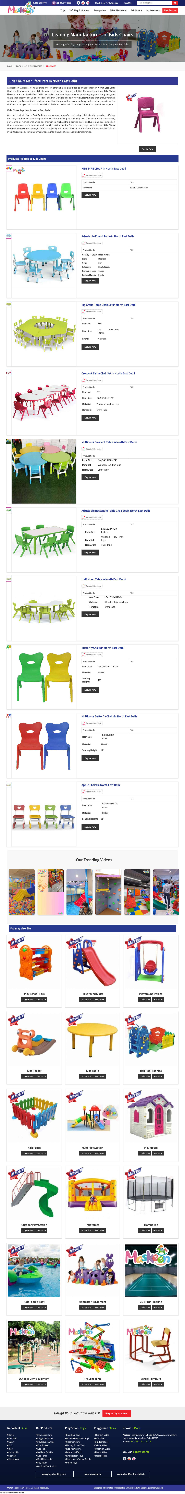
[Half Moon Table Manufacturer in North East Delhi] (43, 608)
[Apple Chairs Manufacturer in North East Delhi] (43, 814)
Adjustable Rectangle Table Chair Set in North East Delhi (116, 510)
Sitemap (12, 1455)
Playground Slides (45, 1438)
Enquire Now (90, 194)
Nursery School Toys (75, 1445)
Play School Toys (44, 1435)
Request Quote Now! (116, 1413)
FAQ (10, 1445)
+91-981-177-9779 (39, 3)
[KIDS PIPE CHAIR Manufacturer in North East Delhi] (44, 197)
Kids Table (42, 1448)
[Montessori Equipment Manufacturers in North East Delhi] (92, 1270)
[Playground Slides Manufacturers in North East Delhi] (92, 962)
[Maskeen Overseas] (21, 9)
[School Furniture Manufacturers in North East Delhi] (151, 1347)
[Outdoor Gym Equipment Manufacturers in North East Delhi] (34, 1347)
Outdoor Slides (102, 1441)
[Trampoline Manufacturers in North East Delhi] (151, 1193)
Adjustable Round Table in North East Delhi (108, 236)
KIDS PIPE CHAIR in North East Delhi (104, 168)
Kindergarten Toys (74, 1455)
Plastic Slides (101, 1452)
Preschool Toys (73, 1435)
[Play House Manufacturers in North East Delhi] (151, 1116)
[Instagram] (22, 892)
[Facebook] (78, 3)
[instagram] (87, 3)
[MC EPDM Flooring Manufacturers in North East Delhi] (151, 1270)
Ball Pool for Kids (45, 1452)
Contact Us (13, 1452)
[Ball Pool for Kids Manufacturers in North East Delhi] (151, 1039)
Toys (62, 10)
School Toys (71, 1462)
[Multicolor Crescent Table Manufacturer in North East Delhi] (43, 471)
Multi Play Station (45, 1459)
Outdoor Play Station (46, 1466)
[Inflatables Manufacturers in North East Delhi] (92, 1193)
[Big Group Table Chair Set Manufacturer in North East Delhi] (43, 334)
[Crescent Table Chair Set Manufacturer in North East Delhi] (43, 402)
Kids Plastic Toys (73, 1448)
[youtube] (83, 3)
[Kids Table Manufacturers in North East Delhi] (92, 1039)
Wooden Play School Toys (77, 1438)
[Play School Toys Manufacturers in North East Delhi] (34, 962)
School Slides (101, 1445)
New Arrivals (170, 10)
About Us (128, 3)
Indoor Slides (101, 1455)
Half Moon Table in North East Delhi (104, 579)
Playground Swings (45, 1441)
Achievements (153, 10)
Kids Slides (100, 1438)
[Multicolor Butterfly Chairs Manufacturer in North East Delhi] (43, 745)
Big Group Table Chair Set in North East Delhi (109, 305)
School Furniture (118, 10)
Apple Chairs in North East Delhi (101, 785)
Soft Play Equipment (79, 10)
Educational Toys (74, 1452)
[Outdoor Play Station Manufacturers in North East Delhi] (34, 1193)
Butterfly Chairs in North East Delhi (103, 648)
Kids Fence (42, 1455)
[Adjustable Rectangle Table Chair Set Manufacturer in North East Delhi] (43, 539)
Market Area (13, 1459)
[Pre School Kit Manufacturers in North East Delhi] (92, 1347)
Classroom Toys (73, 1441)
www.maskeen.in (92, 1474)
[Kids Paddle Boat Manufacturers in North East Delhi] (34, 1270)
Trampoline (100, 10)
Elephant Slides (102, 1435)
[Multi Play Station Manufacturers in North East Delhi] (92, 1116)
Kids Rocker (42, 1445)
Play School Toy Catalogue (106, 3)
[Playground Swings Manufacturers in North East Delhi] (151, 962)
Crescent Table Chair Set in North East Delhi (108, 373)
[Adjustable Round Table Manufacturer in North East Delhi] (43, 265)
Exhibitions (136, 10)
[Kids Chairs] (147, 115)
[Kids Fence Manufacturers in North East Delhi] (34, 1116)
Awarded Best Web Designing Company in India (144, 1488)
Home (9, 66)
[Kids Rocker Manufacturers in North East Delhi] (34, 1039)
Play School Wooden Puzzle (78, 1459)
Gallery (11, 1441)
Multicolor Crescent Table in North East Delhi (109, 442)
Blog (10, 1448)
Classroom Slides (102, 1448)
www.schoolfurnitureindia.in (131, 1474)
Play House (42, 1462)
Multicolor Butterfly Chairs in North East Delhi (109, 716)
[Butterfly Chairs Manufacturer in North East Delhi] (43, 677)
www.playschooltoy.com (54, 1474)
